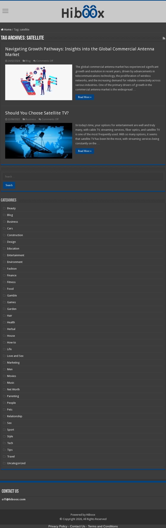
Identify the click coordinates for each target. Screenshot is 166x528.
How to (11, 342)
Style (10, 436)
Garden (11, 309)
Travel (11, 456)
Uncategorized (16, 463)
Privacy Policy (57, 526)
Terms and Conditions (103, 526)
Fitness (11, 282)
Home (7, 29)
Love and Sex (15, 355)
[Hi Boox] (83, 11)
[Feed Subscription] (164, 38)
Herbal (11, 329)
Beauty (11, 208)
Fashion (12, 268)
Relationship (14, 416)
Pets (9, 409)
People (11, 402)
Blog (28, 61)
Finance (11, 275)
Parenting (13, 396)
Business (31, 119)
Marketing (13, 362)
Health (11, 322)
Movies (11, 376)
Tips (10, 449)
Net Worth (13, 389)
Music (10, 382)
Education (13, 248)
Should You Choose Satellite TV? (37, 113)
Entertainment (15, 255)
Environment (14, 262)
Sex (9, 423)
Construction (15, 235)
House (11, 335)
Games (11, 302)
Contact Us (77, 526)
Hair (9, 315)
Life (9, 349)
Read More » (84, 97)
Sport (10, 429)
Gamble (12, 295)
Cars (10, 228)
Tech (10, 443)
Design (11, 241)
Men (10, 369)
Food (10, 288)
